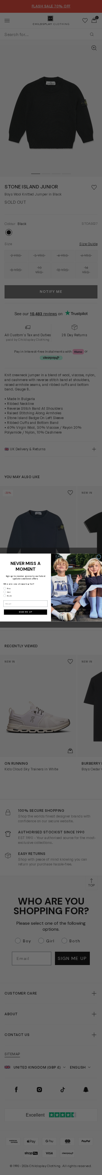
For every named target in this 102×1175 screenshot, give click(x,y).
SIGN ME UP (25, 612)
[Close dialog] (99, 557)
